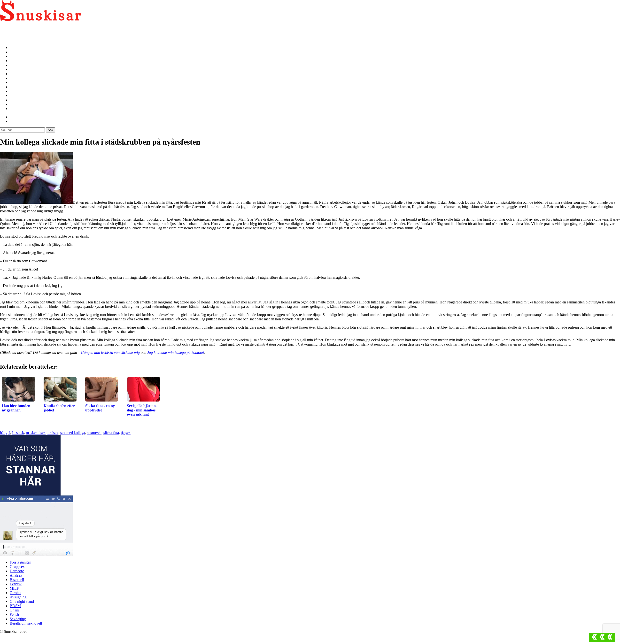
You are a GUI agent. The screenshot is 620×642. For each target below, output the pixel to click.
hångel (5, 433)
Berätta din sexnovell (27, 109)
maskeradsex (36, 433)
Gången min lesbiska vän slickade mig (110, 352)
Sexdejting (18, 104)
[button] (602, 637)
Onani (15, 95)
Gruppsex (18, 52)
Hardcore (17, 56)
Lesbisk (16, 69)
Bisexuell (17, 65)
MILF (15, 74)
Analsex (16, 61)
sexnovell (94, 433)
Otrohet (16, 78)
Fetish (15, 100)
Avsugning (18, 82)
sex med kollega (72, 433)
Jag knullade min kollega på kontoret (175, 352)
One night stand (23, 87)
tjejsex (126, 433)
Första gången (21, 48)
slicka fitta (111, 433)
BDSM (15, 91)
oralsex (52, 433)
